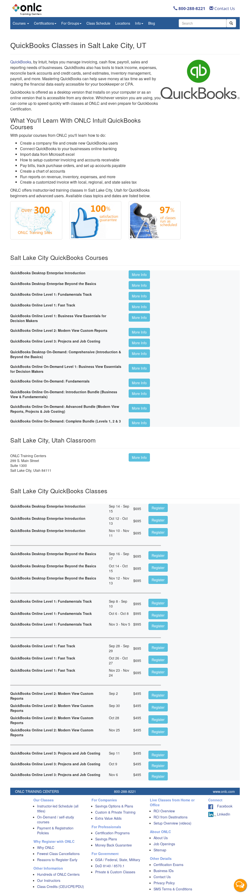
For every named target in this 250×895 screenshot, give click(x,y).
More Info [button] (139, 274)
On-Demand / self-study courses (55, 819)
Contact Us (224, 8)
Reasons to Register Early (57, 859)
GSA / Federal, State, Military (117, 859)
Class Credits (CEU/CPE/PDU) (60, 886)
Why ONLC (45, 847)
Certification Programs (112, 832)
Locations (122, 23)
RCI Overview (164, 810)
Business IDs (164, 870)
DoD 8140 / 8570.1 (110, 865)
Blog (151, 23)
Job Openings (164, 843)
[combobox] (202, 23)
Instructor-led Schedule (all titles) (57, 808)
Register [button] (158, 507)
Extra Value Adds (108, 818)
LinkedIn (223, 814)
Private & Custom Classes (115, 871)
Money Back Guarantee (113, 845)
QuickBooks (20, 62)
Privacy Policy (164, 882)
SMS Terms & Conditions (173, 888)
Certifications (44, 23)
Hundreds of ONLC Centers (58, 874)
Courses (20, 23)
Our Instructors (48, 880)
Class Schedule (98, 23)
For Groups (70, 23)
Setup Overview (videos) (172, 823)
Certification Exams (168, 864)
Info (138, 23)
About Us (161, 837)
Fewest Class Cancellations (58, 853)
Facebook (222, 806)
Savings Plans (106, 838)
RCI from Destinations (171, 817)
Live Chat (240, 885)
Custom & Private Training (115, 812)
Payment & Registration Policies (55, 830)
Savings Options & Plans (114, 806)
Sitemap (160, 849)
